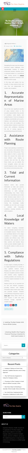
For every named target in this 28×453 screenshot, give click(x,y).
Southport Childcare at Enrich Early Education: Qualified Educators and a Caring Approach (14, 370)
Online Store (18, 46)
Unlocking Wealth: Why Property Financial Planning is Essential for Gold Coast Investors (15, 334)
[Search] (23, 345)
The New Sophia (16, 449)
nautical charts (8, 309)
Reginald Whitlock (11, 43)
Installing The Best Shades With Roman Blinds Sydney (13, 323)
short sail (6, 295)
